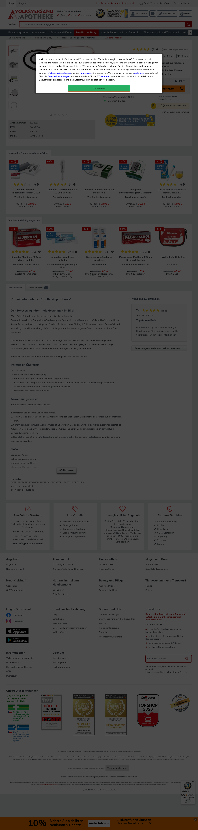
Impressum (86, 73)
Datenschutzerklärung (59, 73)
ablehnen (139, 73)
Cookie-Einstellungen (58, 76)
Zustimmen (104, 76)
